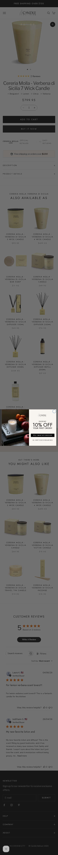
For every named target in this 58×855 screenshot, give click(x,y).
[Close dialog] (54, 411)
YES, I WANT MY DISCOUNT (42, 435)
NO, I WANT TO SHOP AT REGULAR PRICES (43, 440)
